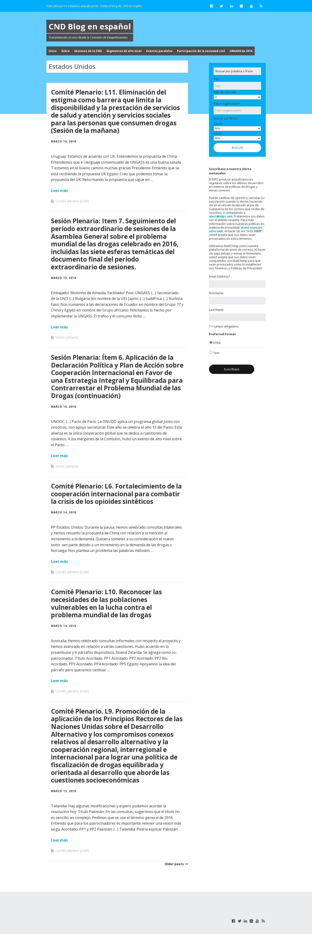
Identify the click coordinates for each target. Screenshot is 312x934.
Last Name (216, 310)
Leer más (59, 190)
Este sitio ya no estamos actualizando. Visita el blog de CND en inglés (94, 6)
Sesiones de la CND (88, 51)
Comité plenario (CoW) (72, 201)
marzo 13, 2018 (63, 791)
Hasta (218, 133)
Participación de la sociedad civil (201, 51)
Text (216, 353)
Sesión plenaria (67, 337)
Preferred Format (222, 334)
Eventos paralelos (159, 51)
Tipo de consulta (225, 92)
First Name (216, 293)
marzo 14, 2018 (63, 512)
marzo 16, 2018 (63, 141)
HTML (217, 343)
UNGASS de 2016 (241, 51)
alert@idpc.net (221, 216)
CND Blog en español (90, 26)
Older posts (174, 864)
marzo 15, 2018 (63, 278)
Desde (218, 123)
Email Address (219, 276)
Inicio (53, 51)
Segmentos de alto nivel (124, 51)
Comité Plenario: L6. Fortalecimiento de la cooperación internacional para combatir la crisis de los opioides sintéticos (116, 494)
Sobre (65, 51)
